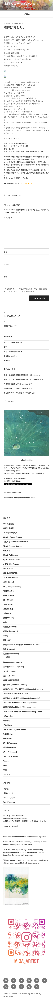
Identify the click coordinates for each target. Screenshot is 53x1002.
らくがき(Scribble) (10, 756)
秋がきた (7, 360)
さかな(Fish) (8, 604)
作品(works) (7, 716)
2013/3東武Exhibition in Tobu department (19, 707)
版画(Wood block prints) (12, 662)
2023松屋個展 (8, 528)
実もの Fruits (8, 568)
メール (7, 264)
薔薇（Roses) (8, 582)
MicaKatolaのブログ (11, 183)
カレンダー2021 (9, 676)
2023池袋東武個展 (10, 533)
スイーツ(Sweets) (10, 752)
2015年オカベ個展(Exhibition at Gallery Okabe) (21, 698)
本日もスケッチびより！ (21, 4)
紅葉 (5, 622)
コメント (8, 218)
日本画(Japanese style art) (13, 667)
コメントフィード (10, 798)
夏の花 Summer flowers (12, 546)
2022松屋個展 (8, 524)
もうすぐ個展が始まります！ (15, 351)
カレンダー (7, 774)
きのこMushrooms (14, 195)
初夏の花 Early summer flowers (15, 542)
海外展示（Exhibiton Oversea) (15, 685)
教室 (8, 657)
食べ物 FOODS (9, 671)
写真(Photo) (7, 734)
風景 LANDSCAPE (10, 573)
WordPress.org (9, 802)
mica (21, 23)
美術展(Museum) (9, 747)
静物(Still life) (8, 618)
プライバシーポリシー (12, 994)
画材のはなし (8, 640)
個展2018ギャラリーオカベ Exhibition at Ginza (21, 645)
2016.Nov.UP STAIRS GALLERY (15, 694)
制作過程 (6, 721)
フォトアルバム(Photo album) (14, 729)
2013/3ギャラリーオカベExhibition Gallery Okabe (22, 712)
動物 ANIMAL (9, 595)
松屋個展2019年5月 (10, 631)
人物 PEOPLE (8, 613)
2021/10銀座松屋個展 (11, 680)
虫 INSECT (8, 600)
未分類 (5, 636)
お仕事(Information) (11, 654)
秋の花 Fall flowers (10, 555)
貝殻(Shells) (8, 609)
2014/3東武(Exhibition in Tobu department (20, 703)
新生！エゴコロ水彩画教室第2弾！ (17, 375)
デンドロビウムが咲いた (13, 342)
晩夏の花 (6, 551)
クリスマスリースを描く (13, 393)
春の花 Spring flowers (12, 537)
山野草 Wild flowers (11, 564)
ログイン (6, 789)
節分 (5, 347)
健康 (5, 765)
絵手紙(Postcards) (10, 743)
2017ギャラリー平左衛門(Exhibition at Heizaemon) (23, 689)
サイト (6, 277)
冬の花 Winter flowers (11, 560)
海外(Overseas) (9, 649)
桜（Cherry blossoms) (12, 586)
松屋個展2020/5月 (10, 627)
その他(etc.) (7, 725)
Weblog (6, 761)
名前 (6, 252)
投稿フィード (8, 793)
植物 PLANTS (8, 591)
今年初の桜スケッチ (11, 384)
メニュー (28, 14)
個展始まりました (10, 356)
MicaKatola (7, 738)
